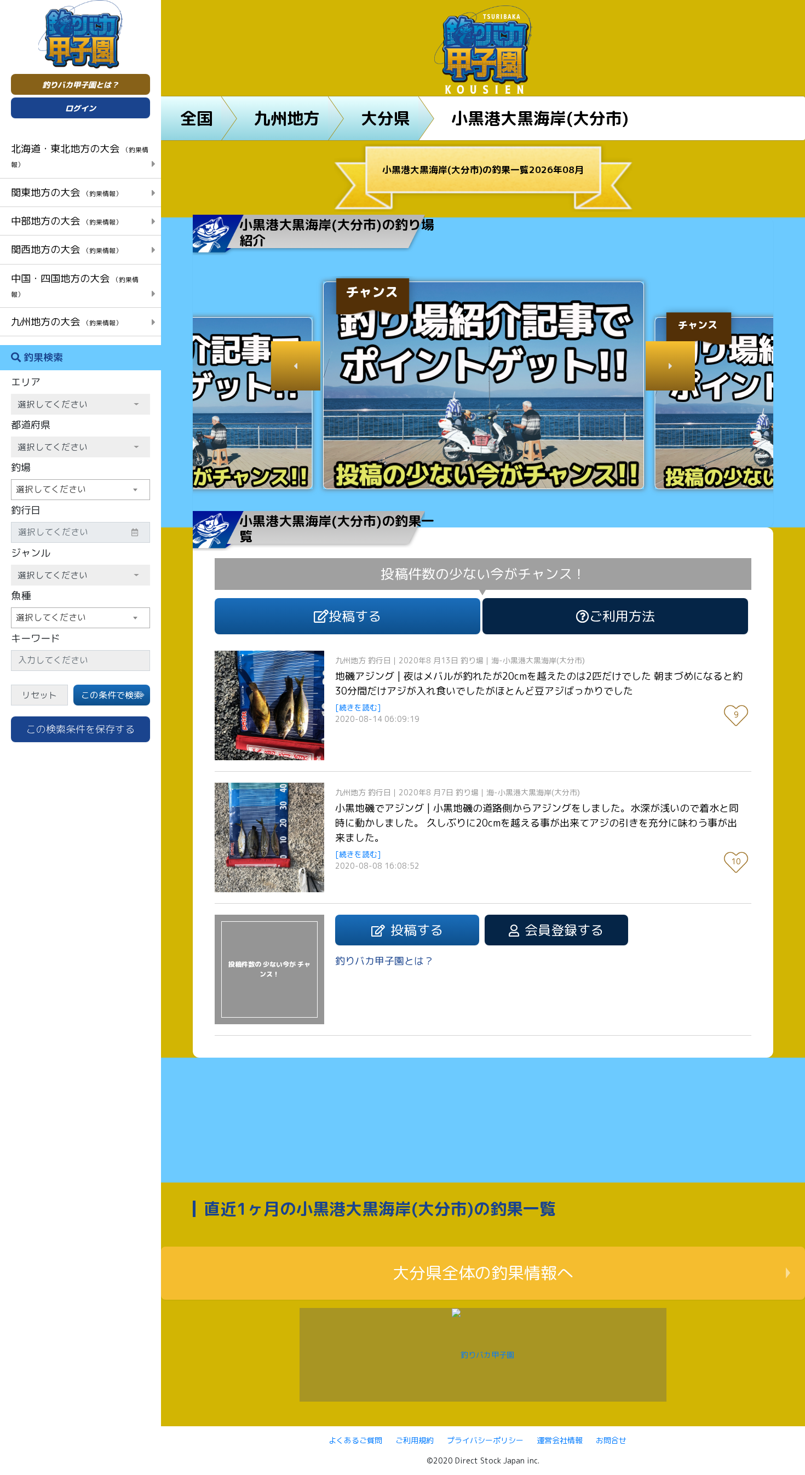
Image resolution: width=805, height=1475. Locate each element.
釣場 (21, 467)
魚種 (21, 595)
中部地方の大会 (66, 221)
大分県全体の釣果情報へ (483, 1272)
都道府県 (30, 425)
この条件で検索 (111, 695)
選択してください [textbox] (51, 489)
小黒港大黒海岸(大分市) (540, 118)
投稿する (355, 616)
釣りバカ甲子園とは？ (80, 84)
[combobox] (80, 489)
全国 (196, 118)
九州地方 (287, 118)
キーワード (35, 638)
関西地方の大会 (66, 249)
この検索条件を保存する (80, 729)
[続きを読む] (358, 707)
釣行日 (26, 510)
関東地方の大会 (66, 192)
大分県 (385, 118)
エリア (26, 382)
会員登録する (564, 930)
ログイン (80, 108)
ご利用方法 (622, 616)
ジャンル (30, 553)
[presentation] (295, 366)
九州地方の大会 (66, 321)
